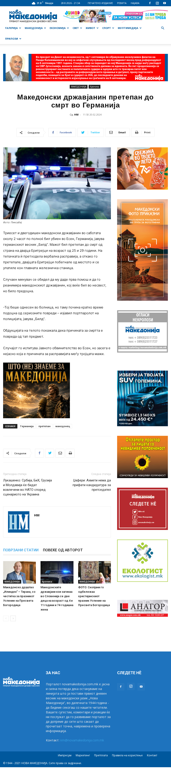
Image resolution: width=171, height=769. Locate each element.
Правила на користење (127, 755)
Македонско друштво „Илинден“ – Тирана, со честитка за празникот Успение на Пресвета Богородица (19, 596)
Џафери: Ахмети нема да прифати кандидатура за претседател (92, 485)
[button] (162, 28)
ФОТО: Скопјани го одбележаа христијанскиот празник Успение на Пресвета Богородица (94, 596)
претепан (45, 426)
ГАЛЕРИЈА (11, 28)
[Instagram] (157, 3)
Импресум (64, 755)
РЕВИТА (121, 3)
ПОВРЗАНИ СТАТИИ (21, 550)
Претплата (101, 755)
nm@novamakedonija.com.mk (82, 740)
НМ (76, 114)
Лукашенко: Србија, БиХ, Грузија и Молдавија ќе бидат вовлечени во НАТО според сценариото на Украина (27, 487)
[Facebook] (150, 3)
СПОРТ (106, 28)
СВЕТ (76, 28)
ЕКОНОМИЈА (58, 28)
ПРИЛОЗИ (11, 38)
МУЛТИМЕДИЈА (128, 28)
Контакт (152, 755)
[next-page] (13, 618)
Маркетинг (83, 755)
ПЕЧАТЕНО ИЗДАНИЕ (100, 3)
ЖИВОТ (90, 28)
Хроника (94, 86)
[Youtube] (164, 3)
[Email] (59, 453)
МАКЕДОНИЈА (34, 28)
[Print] (70, 453)
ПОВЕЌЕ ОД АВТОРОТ (63, 550)
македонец (62, 426)
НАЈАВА (135, 3)
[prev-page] (6, 618)
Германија (27, 426)
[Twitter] (49, 453)
